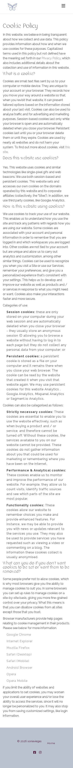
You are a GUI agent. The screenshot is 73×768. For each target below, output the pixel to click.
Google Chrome (19, 634)
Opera (11, 674)
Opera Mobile (17, 681)
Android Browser (19, 667)
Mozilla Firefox (18, 648)
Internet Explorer (20, 641)
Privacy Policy (51, 58)
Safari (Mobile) (18, 661)
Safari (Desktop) (19, 654)
